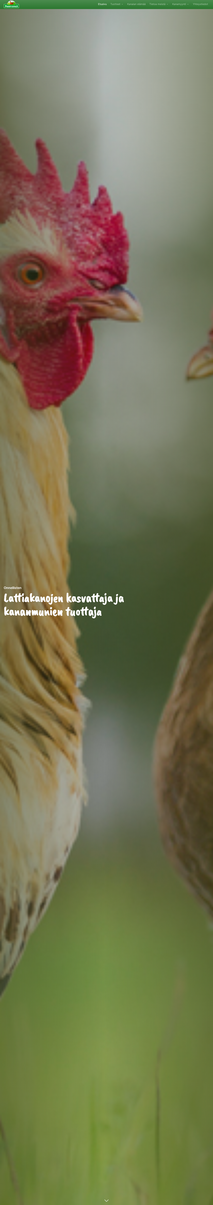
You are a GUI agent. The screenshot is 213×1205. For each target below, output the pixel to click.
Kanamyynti (179, 4)
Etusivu (102, 4)
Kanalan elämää (136, 4)
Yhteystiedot (200, 4)
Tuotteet (115, 4)
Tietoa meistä (157, 4)
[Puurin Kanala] (11, 4)
